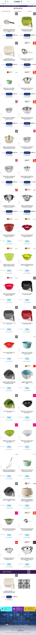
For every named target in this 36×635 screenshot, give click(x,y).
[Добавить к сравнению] (1, 26)
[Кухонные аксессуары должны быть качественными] (27, 584)
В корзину (9, 35)
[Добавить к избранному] (1, 28)
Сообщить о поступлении (9, 241)
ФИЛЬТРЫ (30, 5)
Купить (9, 596)
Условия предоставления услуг (26, 632)
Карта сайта (18, 628)
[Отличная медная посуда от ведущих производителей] (21, 584)
